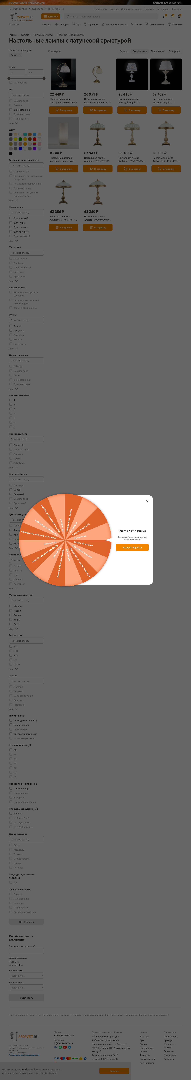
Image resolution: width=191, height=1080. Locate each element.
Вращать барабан (141, 547)
